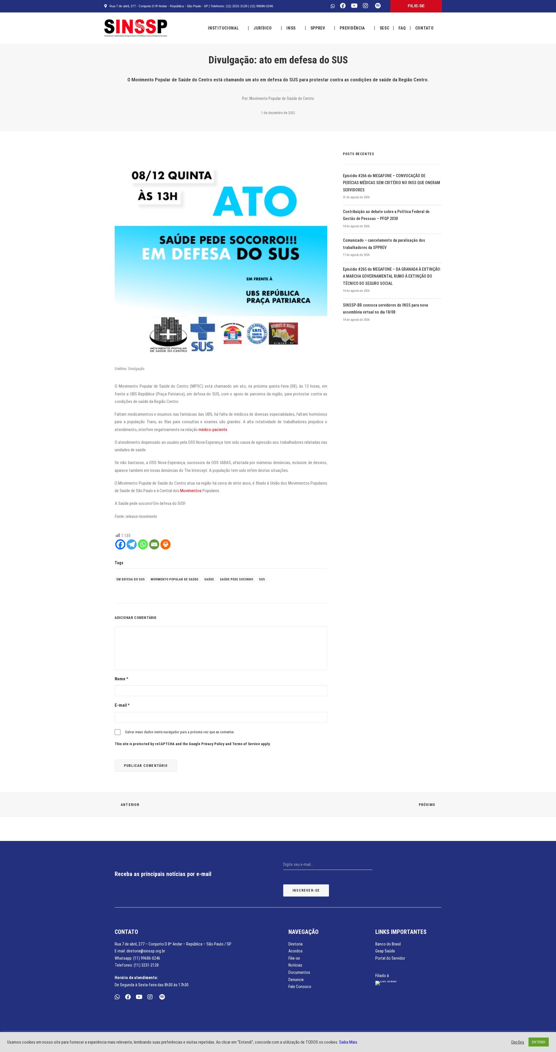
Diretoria (295, 944)
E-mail (122, 705)
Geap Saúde (385, 951)
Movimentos (191, 490)
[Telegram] (132, 544)
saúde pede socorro (236, 579)
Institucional (223, 28)
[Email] (154, 544)
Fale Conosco (299, 986)
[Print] (165, 544)
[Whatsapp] (143, 544)
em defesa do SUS (130, 579)
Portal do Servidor (390, 958)
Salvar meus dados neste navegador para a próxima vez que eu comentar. (180, 732)
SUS (262, 579)
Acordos (295, 951)
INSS (291, 28)
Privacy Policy (212, 744)
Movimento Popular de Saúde (174, 579)
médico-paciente (213, 429)
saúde (209, 579)
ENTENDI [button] (538, 1042)
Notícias (295, 965)
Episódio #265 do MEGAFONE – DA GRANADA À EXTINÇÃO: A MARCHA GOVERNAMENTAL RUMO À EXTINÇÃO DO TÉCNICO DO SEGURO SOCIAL (392, 276)
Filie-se (294, 958)
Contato (424, 28)
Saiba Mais (348, 1042)
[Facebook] (120, 544)
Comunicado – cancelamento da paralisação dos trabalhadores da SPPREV (384, 244)
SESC (384, 28)
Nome (121, 678)
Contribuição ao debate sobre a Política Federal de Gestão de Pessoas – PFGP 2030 (386, 215)
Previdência (352, 28)
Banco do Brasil (388, 944)
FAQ (402, 28)
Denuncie (296, 979)
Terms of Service (246, 744)
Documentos (299, 972)
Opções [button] (517, 1042)
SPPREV (317, 28)
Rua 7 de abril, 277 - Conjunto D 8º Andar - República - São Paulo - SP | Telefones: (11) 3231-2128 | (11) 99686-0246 (190, 6)
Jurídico (262, 28)
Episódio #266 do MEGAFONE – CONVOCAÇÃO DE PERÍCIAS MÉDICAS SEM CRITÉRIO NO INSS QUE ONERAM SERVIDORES (391, 182)
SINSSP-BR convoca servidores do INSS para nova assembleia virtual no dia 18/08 (385, 309)
